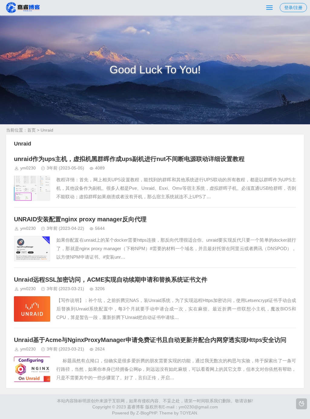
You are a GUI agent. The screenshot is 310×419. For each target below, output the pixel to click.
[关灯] (301, 403)
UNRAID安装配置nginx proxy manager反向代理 (80, 219)
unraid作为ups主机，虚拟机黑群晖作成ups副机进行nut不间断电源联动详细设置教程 (129, 159)
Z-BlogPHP (146, 413)
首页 (31, 130)
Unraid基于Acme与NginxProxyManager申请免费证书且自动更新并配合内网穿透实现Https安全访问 (150, 340)
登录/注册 (293, 7)
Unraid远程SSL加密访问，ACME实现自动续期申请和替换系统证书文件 (110, 279)
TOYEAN (188, 413)
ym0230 (28, 168)
